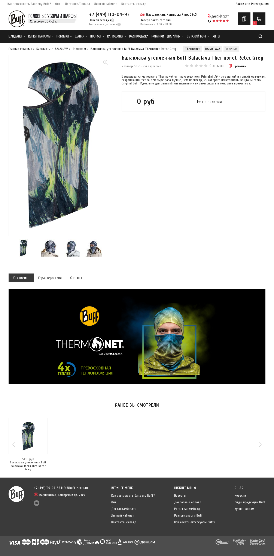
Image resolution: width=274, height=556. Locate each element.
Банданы (15, 36)
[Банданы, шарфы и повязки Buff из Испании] (17, 19)
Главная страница (20, 49)
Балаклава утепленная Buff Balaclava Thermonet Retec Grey (28, 466)
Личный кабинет (105, 4)
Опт (58, 4)
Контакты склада (133, 4)
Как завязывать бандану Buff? (29, 4)
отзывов (219, 66)
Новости (180, 495)
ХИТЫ (216, 36)
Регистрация (260, 4)
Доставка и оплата (187, 502)
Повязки (63, 36)
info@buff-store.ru (74, 488)
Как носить (21, 278)
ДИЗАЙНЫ (173, 36)
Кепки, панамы (39, 36)
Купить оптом (244, 509)
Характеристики (50, 278)
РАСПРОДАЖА (139, 36)
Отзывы (76, 278)
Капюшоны (115, 36)
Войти (240, 4)
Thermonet (79, 49)
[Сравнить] (244, 18)
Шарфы (95, 36)
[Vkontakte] (36, 505)
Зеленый (231, 49)
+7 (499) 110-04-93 (109, 14)
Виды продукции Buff (250, 502)
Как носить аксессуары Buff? (194, 522)
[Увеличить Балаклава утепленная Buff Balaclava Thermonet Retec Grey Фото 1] (60, 145)
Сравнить (240, 66)
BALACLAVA (61, 49)
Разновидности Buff (188, 515)
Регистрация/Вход (187, 509)
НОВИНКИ (158, 36)
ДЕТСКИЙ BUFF (196, 36)
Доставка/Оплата (77, 4)
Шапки (80, 36)
